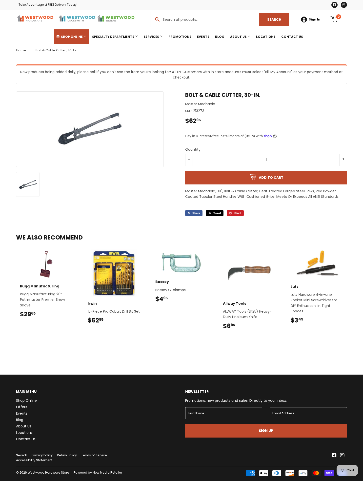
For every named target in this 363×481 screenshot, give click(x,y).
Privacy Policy (42, 455)
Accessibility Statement (34, 460)
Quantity (193, 149)
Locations (266, 37)
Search (278, 19)
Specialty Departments (113, 37)
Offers (21, 406)
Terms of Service (94, 455)
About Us (238, 37)
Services (152, 37)
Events (203, 37)
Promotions (179, 37)
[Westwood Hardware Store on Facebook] (334, 455)
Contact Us (292, 37)
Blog (219, 37)
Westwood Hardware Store (48, 472)
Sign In (314, 19)
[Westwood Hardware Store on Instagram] (342, 455)
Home (21, 50)
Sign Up (266, 430)
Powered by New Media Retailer (98, 472)
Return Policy (67, 455)
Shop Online (71, 37)
